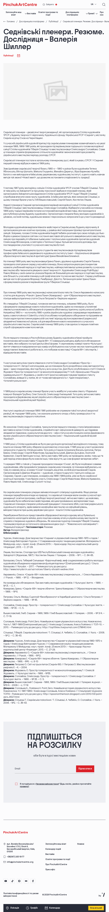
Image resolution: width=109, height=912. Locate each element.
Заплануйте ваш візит (13, 13)
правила (24, 786)
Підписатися (85, 768)
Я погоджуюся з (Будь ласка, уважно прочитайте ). (55, 785)
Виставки (31, 13)
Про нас (102, 13)
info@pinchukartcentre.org (20, 862)
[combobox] (94, 4)
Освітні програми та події (48, 13)
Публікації (53, 21)
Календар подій (53, 849)
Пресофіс (50, 869)
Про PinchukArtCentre (56, 864)
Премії (91, 13)
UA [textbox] (92, 4)
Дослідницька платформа (72, 13)
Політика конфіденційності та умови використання (20, 894)
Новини (80, 844)
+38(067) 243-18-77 (15, 857)
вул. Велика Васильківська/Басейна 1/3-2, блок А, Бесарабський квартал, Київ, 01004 (21, 848)
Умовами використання (47, 784)
